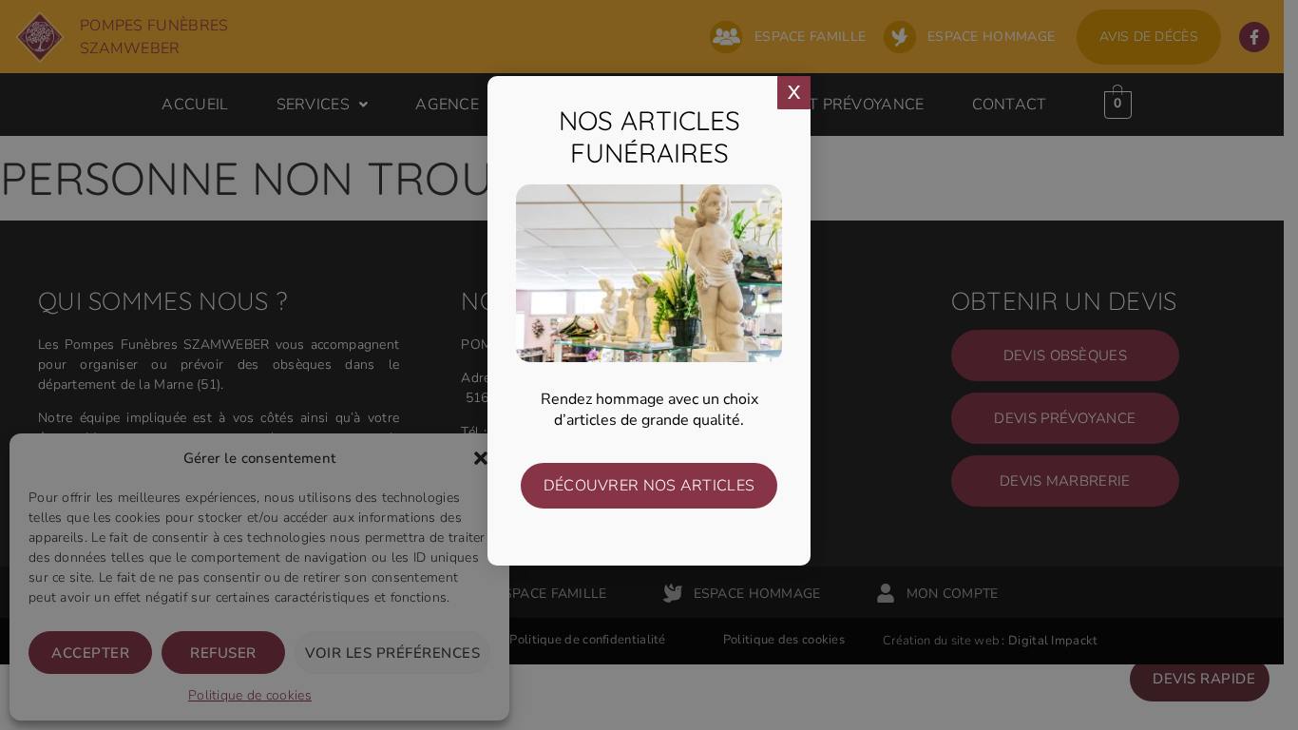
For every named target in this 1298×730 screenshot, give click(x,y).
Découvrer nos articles (649, 485)
